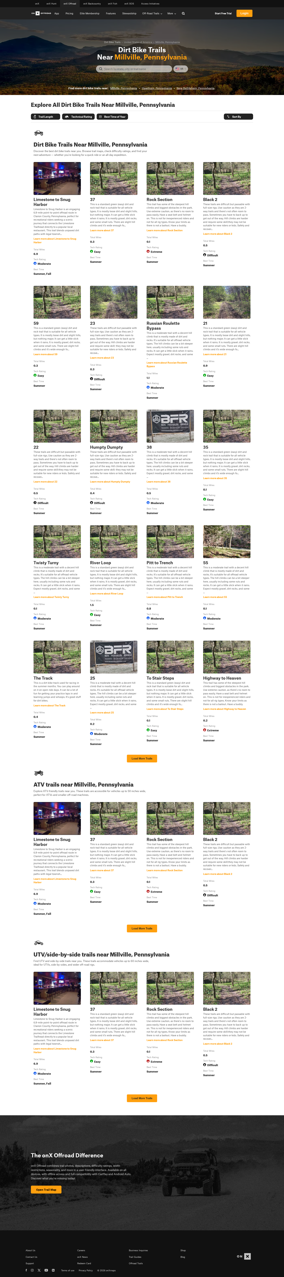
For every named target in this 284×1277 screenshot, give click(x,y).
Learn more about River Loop (113, 578)
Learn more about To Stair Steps (170, 693)
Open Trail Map (46, 1189)
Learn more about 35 (227, 463)
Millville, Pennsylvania (123, 88)
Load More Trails (142, 758)
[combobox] (136, 69)
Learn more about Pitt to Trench (170, 578)
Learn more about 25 (113, 693)
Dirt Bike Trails (112, 42)
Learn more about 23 (113, 343)
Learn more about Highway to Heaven (227, 693)
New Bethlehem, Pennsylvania (195, 88)
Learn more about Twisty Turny (57, 578)
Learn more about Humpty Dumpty (113, 463)
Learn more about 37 (113, 219)
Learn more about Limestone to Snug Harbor (57, 219)
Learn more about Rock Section (170, 219)
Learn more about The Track (57, 693)
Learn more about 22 (57, 463)
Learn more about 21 (227, 343)
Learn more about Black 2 (227, 219)
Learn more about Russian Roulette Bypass (170, 343)
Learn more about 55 (227, 578)
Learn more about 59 (57, 343)
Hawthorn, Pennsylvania (157, 88)
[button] (45, 117)
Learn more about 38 (170, 463)
